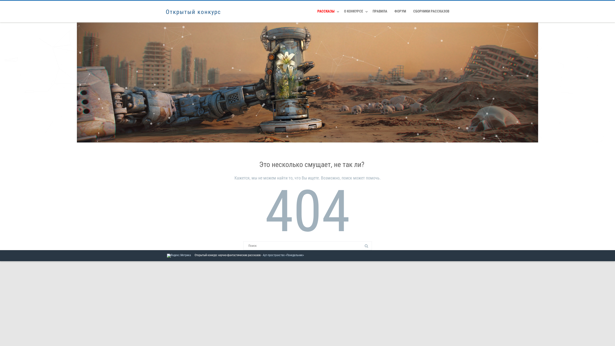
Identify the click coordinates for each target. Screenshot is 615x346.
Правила (380, 11)
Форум (400, 11)
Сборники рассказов (431, 11)
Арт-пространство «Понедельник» (283, 255)
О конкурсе (353, 11)
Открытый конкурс (193, 11)
